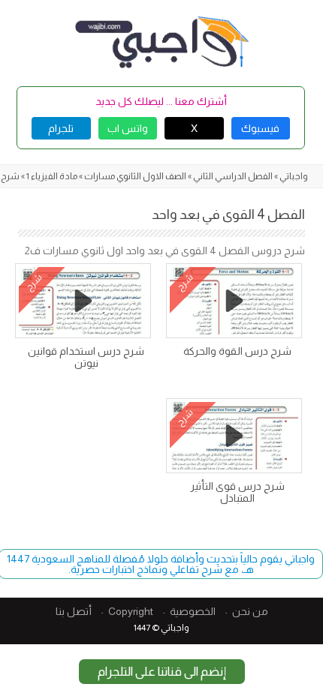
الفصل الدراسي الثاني (233, 176)
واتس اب (127, 128)
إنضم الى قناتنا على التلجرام (162, 671)
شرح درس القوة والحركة (237, 351)
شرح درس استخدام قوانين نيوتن (86, 357)
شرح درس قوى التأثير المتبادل (237, 492)
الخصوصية (193, 611)
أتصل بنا (74, 611)
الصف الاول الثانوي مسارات (135, 176)
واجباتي (293, 176)
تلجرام (61, 128)
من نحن (250, 611)
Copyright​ (130, 611)
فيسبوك (260, 128)
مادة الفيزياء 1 (51, 176)
